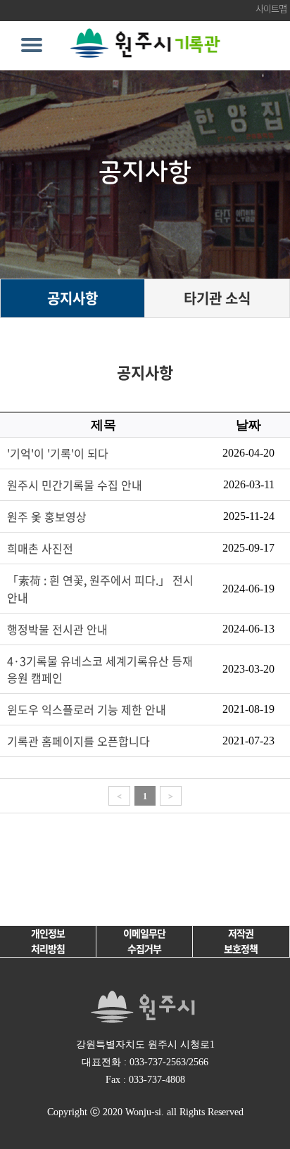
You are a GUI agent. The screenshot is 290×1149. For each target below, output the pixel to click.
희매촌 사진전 (40, 548)
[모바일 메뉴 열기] (31, 45)
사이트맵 (271, 8)
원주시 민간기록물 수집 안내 (74, 484)
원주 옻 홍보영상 (47, 516)
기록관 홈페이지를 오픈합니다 (78, 740)
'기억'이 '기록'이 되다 (57, 453)
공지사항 (72, 298)
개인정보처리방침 (48, 941)
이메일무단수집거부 (144, 941)
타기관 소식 (217, 298)
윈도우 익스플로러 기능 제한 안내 (86, 709)
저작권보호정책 (241, 941)
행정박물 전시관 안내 (57, 629)
